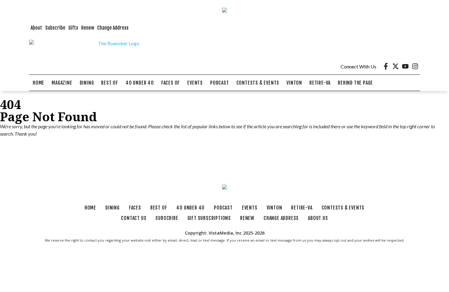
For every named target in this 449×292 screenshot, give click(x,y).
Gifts (73, 28)
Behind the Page (355, 83)
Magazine (62, 83)
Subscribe (55, 28)
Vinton (294, 83)
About (36, 28)
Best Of (109, 83)
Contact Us (133, 218)
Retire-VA (319, 83)
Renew (87, 28)
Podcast (219, 83)
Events (195, 83)
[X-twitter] (395, 66)
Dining (87, 83)
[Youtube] (405, 66)
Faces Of (170, 83)
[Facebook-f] (386, 66)
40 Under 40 (140, 83)
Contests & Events (257, 83)
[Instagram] (415, 66)
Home (38, 83)
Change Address (113, 28)
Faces (135, 208)
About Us (318, 218)
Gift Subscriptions (209, 218)
